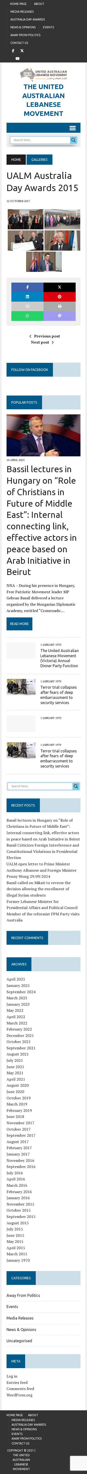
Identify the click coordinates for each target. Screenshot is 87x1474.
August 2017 (18, 1141)
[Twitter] (22, 50)
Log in (12, 1376)
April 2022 (16, 1016)
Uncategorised (19, 1341)
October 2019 (19, 1098)
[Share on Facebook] (27, 287)
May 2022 (15, 1010)
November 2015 (20, 1204)
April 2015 (16, 1247)
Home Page (18, 3)
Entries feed (17, 1382)
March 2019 (17, 1104)
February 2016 (19, 1191)
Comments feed (20, 1388)
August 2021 (18, 1054)
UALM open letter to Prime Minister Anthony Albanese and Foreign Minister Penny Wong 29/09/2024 (42, 870)
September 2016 (21, 1166)
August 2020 (18, 1085)
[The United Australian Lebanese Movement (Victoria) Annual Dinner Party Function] (21, 655)
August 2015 (18, 1223)
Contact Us (19, 42)
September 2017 (21, 1135)
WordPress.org (19, 1395)
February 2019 (19, 1110)
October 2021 (19, 1041)
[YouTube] (18, 58)
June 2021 (15, 1066)
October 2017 (19, 1129)
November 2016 (20, 1160)
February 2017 (19, 1147)
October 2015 (19, 1210)
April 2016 (16, 1179)
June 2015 (15, 1235)
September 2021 (21, 1048)
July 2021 (15, 1060)
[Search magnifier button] (73, 140)
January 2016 (18, 1197)
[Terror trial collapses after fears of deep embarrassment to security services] (21, 692)
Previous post (47, 336)
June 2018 (15, 1116)
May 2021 (15, 1072)
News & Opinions (23, 27)
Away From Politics (25, 35)
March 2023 (17, 998)
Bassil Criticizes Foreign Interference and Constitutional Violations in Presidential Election (43, 851)
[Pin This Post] (60, 297)
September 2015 (21, 1216)
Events (48, 27)
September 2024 (21, 991)
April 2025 (16, 979)
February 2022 (19, 1029)
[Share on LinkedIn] (27, 297)
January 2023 (18, 1004)
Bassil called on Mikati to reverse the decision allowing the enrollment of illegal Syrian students (39, 889)
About (39, 3)
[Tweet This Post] (60, 287)
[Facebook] (13, 50)
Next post (40, 342)
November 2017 (20, 1123)
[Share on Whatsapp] (27, 316)
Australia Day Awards (27, 19)
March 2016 (17, 1185)
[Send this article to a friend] (27, 306)
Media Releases (22, 11)
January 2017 (18, 1154)
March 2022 (17, 1023)
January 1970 (18, 1260)
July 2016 (15, 1173)
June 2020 (15, 1091)
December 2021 (20, 1035)
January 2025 (18, 985)
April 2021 (16, 1079)
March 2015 (17, 1254)
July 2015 (15, 1229)
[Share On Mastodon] (60, 316)
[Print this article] (60, 306)
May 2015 (15, 1241)
